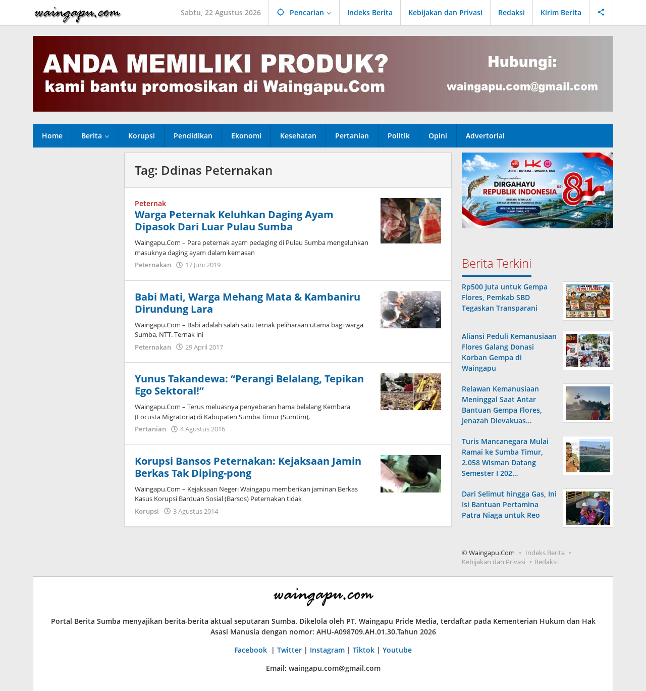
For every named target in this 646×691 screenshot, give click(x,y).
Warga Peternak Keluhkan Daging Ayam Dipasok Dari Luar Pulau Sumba (234, 220)
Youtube (397, 650)
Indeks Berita (545, 552)
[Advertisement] (73, 304)
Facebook (251, 650)
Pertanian (150, 428)
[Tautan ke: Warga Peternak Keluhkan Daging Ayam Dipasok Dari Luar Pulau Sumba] (411, 220)
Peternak (150, 203)
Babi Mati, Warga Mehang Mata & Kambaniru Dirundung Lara (247, 303)
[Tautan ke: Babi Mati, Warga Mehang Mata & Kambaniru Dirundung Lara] (411, 308)
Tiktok (363, 650)
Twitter (289, 650)
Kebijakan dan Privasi (493, 561)
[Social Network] (601, 12)
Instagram (327, 650)
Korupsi (147, 511)
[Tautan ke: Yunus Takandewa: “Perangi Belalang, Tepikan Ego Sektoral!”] (411, 391)
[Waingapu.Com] (78, 12)
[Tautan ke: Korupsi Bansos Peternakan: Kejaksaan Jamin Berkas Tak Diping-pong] (411, 473)
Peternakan (153, 264)
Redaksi (546, 561)
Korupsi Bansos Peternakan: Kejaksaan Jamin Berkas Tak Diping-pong (248, 467)
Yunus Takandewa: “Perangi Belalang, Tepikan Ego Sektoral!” (249, 385)
